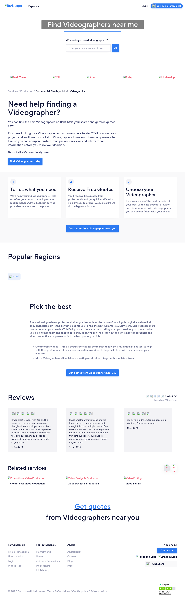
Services (13, 91)
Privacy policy (98, 591)
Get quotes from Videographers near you (92, 228)
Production (26, 91)
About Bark (74, 552)
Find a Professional (18, 552)
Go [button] (115, 48)
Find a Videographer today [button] (25, 161)
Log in (144, 6)
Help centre (43, 565)
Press (70, 565)
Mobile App (15, 565)
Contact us (167, 550)
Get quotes (93, 506)
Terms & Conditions (58, 591)
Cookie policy (80, 591)
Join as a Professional (48, 561)
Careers (71, 556)
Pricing (40, 556)
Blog (70, 561)
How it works (15, 556)
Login (11, 561)
